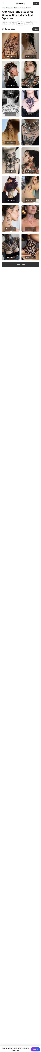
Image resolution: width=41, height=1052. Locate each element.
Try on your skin (10, 56)
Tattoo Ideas (9, 8)
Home (3, 8)
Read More (20, 23)
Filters (36, 29)
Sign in (36, 3)
